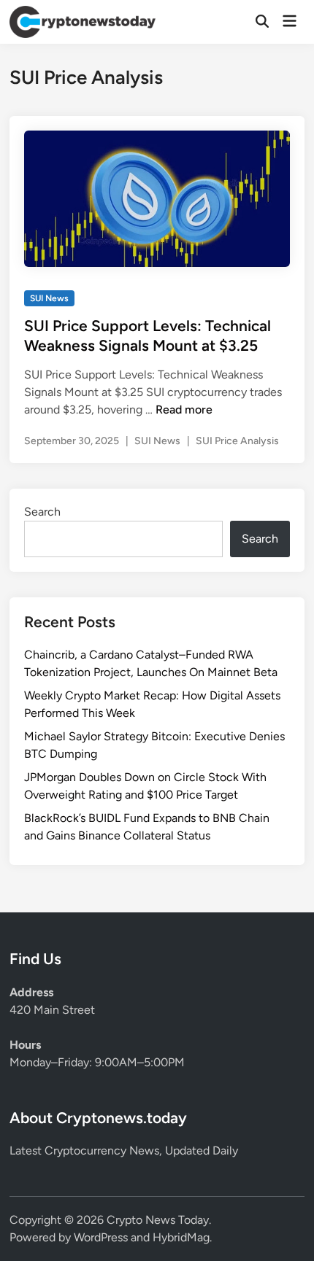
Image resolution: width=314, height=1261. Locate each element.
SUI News (49, 298)
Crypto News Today (158, 1220)
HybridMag (181, 1237)
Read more (184, 409)
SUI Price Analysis (237, 441)
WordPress (101, 1237)
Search (42, 512)
